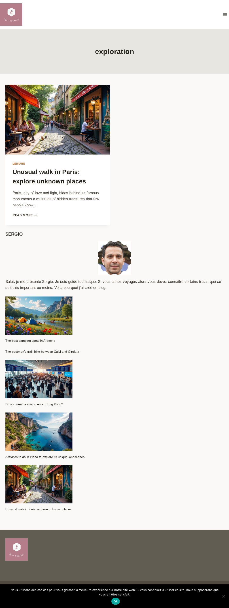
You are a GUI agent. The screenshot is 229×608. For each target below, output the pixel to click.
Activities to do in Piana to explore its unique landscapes (45, 457)
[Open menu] (225, 14)
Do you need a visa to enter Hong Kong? (34, 404)
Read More (25, 215)
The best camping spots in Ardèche (30, 340)
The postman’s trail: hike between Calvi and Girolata (42, 351)
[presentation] (57, 120)
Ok (116, 601)
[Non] (223, 596)
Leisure (19, 163)
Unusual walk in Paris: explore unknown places (38, 509)
